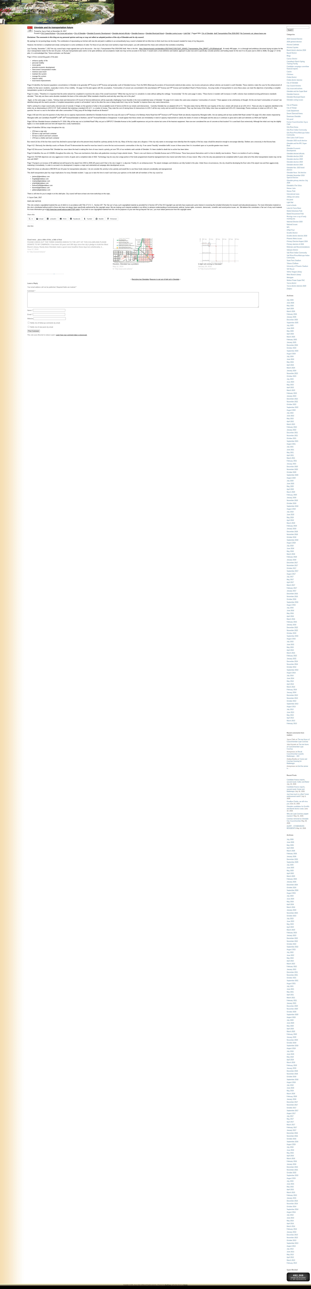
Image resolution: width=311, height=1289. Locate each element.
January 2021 (291, 464)
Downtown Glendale (294, 116)
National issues (292, 224)
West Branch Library (294, 274)
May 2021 (290, 452)
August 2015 (291, 639)
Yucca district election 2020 (296, 286)
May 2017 (290, 579)
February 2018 (292, 557)
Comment (31, 291)
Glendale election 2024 (295, 162)
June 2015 (290, 644)
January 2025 (291, 342)
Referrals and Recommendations (298, 247)
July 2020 (290, 481)
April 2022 (290, 421)
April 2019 (290, 520)
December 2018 (292, 531)
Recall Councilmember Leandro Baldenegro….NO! (295, 754)
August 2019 (291, 509)
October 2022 (291, 404)
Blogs (289, 56)
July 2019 (290, 512)
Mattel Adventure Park (294, 211)
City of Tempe (292, 108)
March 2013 (291, 721)
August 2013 (291, 706)
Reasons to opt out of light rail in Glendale (164, 279)
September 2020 (292, 475)
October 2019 (291, 503)
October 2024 (291, 348)
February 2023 (292, 393)
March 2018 (291, 554)
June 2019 (290, 514)
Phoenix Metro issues (294, 238)
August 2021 (291, 444)
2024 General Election (294, 39)
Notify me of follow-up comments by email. (45, 323)
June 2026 (290, 303)
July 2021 (290, 447)
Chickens (290, 74)
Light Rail (290, 202)
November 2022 (292, 402)
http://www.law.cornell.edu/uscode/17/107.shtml (63, 209)
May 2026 (290, 306)
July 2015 (290, 641)
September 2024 (292, 351)
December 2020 (292, 467)
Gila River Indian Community (297, 130)
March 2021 (291, 458)
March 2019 (291, 523)
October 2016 (291, 599)
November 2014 (292, 664)
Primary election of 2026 (295, 244)
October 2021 (291, 438)
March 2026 (291, 311)
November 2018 (292, 534)
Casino (289, 72)
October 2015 (291, 633)
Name (30, 310)
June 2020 (290, 483)
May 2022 (290, 418)
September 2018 (292, 540)
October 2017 (291, 568)
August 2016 (291, 605)
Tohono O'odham (292, 263)
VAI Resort (290, 269)
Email (29, 314)
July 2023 (290, 379)
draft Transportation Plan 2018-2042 (226, 33)
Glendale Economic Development (99, 33)
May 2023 (290, 385)
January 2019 (291, 529)
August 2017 (291, 574)
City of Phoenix (292, 105)
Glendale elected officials (295, 153)
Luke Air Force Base (294, 208)
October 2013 (291, 701)
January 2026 (291, 317)
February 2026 (292, 314)
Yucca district (291, 283)
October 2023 (291, 376)
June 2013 (290, 712)
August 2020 (291, 478)
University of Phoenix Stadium (297, 266)
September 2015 (292, 636)
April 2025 (290, 334)
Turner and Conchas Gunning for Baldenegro (297, 761)
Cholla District (292, 77)
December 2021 (292, 433)
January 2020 (291, 498)
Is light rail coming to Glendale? (210, 264)
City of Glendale (292, 83)
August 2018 (291, 543)
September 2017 (292, 571)
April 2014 (290, 684)
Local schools (291, 205)
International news (293, 194)
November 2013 (292, 698)
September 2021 (292, 441)
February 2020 (292, 495)
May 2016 (290, 613)
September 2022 (292, 407)
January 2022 (291, 430)
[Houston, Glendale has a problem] (154, 250)
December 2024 (292, 345)
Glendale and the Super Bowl (297, 91)
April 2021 (290, 455)
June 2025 (290, 328)
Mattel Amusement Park (295, 214)
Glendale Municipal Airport (296, 97)
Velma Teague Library (294, 272)
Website (30, 319)
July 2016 (290, 608)
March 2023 (291, 390)
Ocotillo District (292, 233)
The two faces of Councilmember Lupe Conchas (298, 746)
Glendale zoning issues (295, 100)
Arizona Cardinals (293, 45)
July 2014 (290, 675)
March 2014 (291, 687)
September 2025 (292, 323)
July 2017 (290, 577)
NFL (288, 227)
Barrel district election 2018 (296, 50)
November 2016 (292, 596)
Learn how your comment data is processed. (71, 335)
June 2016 (290, 610)
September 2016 (292, 602)
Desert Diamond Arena (294, 113)
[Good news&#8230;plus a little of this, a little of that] (70, 245)
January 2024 (291, 371)
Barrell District (292, 53)
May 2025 (290, 331)
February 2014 (292, 690)
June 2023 (290, 382)
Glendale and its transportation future (53, 27)
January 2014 (291, 692)
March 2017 (291, 585)
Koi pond (290, 200)
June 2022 (290, 416)
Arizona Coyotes (292, 47)
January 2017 (291, 591)
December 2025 (292, 320)
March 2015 (291, 653)
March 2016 (291, 619)
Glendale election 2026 (295, 165)
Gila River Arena (292, 127)
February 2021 (292, 461)
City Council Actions (294, 86)
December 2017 (292, 563)
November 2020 (292, 469)
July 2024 (290, 356)
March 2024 (291, 368)
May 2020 (290, 486)
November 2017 (292, 565)
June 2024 (290, 359)
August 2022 (291, 410)
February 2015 (292, 656)
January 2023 (291, 396)
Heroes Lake (291, 188)
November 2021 (292, 435)
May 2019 (290, 517)
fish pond (290, 119)
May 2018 (290, 551)
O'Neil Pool (290, 230)
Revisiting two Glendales (140, 279)
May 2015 (290, 647)
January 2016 (291, 625)
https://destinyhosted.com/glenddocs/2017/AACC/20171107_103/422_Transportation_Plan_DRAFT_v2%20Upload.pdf (180, 49)
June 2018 (290, 548)
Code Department (293, 111)
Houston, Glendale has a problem (126, 264)
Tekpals (185, 1284)
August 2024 (291, 354)
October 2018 (291, 537)
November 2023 (292, 373)
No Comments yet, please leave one (253, 33)
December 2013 (292, 695)
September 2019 (292, 506)
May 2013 (290, 715)
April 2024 (290, 365)
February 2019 (292, 526)
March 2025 (291, 337)
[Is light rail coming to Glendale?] (239, 250)
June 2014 (290, 678)
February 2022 (292, 427)
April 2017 (290, 582)
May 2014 (290, 681)
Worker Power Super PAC (296, 280)
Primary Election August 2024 (297, 241)
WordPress (168, 1284)
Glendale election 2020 (295, 159)
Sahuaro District (292, 250)
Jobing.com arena (293, 197)
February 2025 (292, 339)
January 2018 (291, 560)
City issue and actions (294, 88)
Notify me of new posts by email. (41, 327)
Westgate (290, 277)
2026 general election (294, 42)
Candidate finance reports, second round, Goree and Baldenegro (296, 789)
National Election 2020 (294, 222)
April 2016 (290, 616)
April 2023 (290, 387)
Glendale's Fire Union (294, 185)
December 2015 (292, 627)
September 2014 (292, 670)
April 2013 (290, 718)
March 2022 (291, 424)
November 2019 (292, 500)
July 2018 (290, 546)
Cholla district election (294, 80)
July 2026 (290, 300)
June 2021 (290, 450)
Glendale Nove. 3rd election (296, 173)
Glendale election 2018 (295, 156)
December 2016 (292, 594)
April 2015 (290, 650)
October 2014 (291, 667)
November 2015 (292, 630)
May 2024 (290, 362)
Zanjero (289, 289)
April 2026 (290, 308)
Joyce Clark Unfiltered (24, 8)
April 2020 (290, 489)
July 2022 (290, 413)
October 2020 (291, 472)
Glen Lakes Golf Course (295, 138)
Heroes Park (291, 191)
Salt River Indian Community (297, 253)
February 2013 (292, 723)
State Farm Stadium (294, 260)
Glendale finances (293, 94)
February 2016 (292, 622)
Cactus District (292, 59)
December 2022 (292, 399)
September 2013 (292, 704)
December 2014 (292, 661)
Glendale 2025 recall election (297, 141)
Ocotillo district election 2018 (297, 236)
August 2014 (291, 673)
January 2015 (291, 659)
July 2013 (290, 709)
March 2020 (291, 492)
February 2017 (292, 588)
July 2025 (290, 325)
